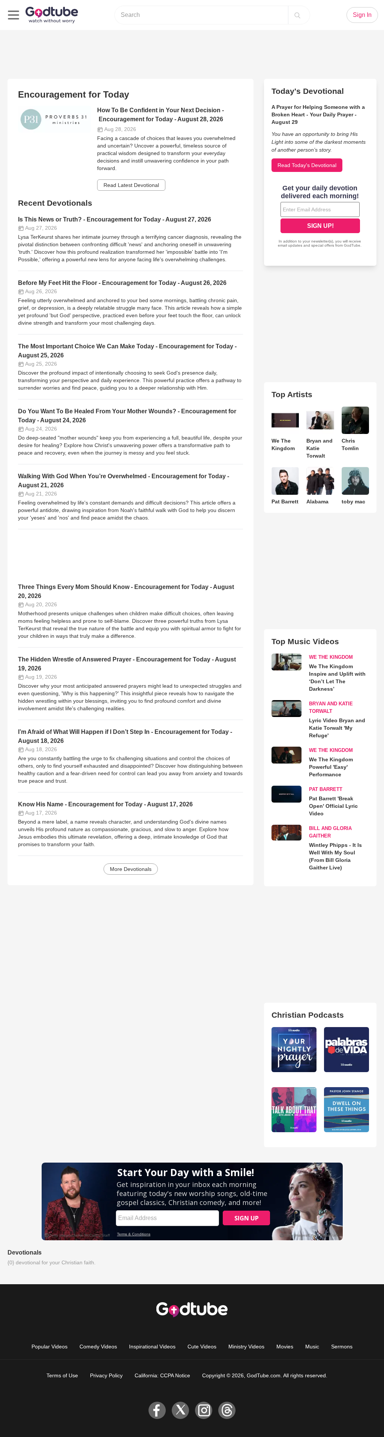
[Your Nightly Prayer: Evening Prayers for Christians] (294, 1049)
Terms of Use (62, 1375)
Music (312, 1347)
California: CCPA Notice (162, 1375)
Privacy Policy (106, 1375)
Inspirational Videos (152, 1347)
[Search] (297, 15)
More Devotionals (131, 869)
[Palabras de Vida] (346, 1049)
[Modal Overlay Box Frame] (320, 217)
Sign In (362, 15)
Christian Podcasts (308, 1015)
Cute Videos (202, 1347)
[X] (180, 1410)
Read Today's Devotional (307, 165)
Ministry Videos (246, 1347)
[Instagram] (203, 1410)
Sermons (341, 1347)
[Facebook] (157, 1410)
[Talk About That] (294, 1109)
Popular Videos (50, 1347)
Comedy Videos (98, 1347)
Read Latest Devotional (131, 185)
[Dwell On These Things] (346, 1109)
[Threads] (227, 1410)
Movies (284, 1347)
